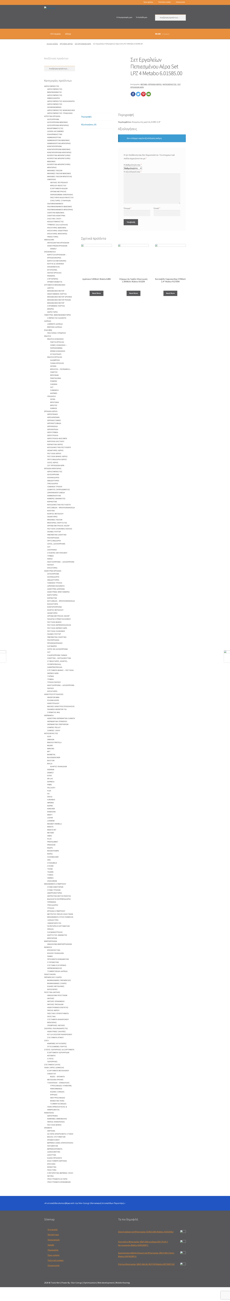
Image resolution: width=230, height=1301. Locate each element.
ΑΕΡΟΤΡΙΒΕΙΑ (52, 432)
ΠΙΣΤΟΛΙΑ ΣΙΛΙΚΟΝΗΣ (56, 631)
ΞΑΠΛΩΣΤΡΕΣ (53, 920)
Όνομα (127, 208)
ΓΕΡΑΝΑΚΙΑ (51, 902)
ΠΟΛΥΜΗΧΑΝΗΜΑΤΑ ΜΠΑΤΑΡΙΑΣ (60, 209)
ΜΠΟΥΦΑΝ (54, 375)
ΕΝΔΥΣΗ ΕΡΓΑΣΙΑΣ (54, 357)
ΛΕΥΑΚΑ (53, 366)
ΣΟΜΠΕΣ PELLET (54, 727)
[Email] (148, 94)
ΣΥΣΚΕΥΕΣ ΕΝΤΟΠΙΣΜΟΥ (57, 553)
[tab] (96, 117)
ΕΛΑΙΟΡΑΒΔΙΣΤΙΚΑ (54, 134)
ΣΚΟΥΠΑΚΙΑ (52, 550)
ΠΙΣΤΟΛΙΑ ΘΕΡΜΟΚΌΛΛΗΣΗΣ (59, 625)
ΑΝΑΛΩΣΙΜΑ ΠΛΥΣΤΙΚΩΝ (57, 995)
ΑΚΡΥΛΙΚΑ (51, 1131)
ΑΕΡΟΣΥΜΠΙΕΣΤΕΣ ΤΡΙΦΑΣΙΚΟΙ (60, 113)
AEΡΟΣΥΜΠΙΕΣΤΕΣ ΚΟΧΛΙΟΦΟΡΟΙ (61, 101)
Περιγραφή (86, 116)
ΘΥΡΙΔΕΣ (54, 1094)
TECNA (50, 869)
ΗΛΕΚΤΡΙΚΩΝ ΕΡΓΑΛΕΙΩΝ (57, 246)
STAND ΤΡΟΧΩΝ (53, 890)
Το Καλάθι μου (141, 17)
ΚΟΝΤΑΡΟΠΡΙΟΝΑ (54, 146)
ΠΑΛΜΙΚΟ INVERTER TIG (57, 709)
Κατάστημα (53, 1234)
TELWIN (50, 872)
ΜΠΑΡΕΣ (50, 309)
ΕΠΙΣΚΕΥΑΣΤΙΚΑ (53, 950)
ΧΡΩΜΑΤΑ (48, 1128)
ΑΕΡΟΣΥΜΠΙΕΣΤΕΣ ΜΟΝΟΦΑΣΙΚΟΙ (61, 110)
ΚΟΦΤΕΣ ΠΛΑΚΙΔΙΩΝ (58, 766)
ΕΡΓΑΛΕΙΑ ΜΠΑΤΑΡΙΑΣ (52, 468)
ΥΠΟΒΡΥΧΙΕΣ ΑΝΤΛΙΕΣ (56, 1025)
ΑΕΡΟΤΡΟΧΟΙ (52, 435)
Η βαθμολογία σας (133, 164)
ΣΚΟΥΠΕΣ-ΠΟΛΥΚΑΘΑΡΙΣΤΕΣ (56, 1028)
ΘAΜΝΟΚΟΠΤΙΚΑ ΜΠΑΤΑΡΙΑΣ (59, 143)
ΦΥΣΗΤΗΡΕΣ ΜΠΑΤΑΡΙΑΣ (57, 233)
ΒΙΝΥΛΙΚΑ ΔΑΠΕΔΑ (54, 327)
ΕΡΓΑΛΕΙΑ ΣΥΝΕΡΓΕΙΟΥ (56, 911)
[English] (49, 2)
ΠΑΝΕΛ (50, 956)
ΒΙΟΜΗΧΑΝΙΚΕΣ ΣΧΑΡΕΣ (57, 983)
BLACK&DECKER (53, 757)
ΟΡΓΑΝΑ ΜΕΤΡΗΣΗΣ (58, 191)
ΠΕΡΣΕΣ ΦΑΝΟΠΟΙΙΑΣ (56, 1122)
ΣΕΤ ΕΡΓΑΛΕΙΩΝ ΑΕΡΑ (83, 44)
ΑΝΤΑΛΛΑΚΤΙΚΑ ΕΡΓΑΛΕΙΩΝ (58, 242)
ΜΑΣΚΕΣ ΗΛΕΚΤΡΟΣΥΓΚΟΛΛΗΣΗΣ (61, 706)
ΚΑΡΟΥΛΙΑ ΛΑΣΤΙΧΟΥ (55, 441)
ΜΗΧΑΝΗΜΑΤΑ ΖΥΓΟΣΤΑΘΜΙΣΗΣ (60, 917)
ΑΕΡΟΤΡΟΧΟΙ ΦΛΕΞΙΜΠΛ (57, 438)
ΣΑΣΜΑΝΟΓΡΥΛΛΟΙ (55, 932)
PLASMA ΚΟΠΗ (53, 700)
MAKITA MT (51, 830)
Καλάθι (51, 1245)
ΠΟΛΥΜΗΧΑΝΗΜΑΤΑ (55, 203)
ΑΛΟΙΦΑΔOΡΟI (53, 477)
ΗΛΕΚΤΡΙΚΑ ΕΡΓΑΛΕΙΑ (52, 571)
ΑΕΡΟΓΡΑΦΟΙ (52, 414)
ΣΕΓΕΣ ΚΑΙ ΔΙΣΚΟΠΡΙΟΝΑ (57, 649)
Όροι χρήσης (148, 2)
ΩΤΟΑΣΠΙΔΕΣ (55, 354)
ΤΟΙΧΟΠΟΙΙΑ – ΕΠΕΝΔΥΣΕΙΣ (58, 1082)
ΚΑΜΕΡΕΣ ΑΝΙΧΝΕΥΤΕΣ (56, 498)
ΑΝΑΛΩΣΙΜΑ (49, 239)
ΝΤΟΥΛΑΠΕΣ (52, 270)
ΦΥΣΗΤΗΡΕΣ (52, 568)
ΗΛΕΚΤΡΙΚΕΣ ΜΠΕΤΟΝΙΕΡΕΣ (58, 592)
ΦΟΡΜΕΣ (53, 393)
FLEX (49, 790)
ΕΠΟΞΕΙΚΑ (51, 1164)
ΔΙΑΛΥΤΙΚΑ (51, 1155)
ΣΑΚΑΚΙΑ (53, 384)
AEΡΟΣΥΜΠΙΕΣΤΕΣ (51, 86)
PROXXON (51, 845)
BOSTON (50, 760)
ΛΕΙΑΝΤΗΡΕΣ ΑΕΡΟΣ (55, 450)
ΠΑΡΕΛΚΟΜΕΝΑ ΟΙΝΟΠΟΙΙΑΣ (61, 194)
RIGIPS (50, 848)
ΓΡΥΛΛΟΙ (50, 908)
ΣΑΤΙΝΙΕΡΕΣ (52, 646)
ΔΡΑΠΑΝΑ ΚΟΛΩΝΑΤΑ (56, 586)
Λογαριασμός (54, 1239)
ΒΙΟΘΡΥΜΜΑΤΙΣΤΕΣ (55, 128)
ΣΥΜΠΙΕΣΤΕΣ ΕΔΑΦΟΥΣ (56, 318)
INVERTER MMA (53, 697)
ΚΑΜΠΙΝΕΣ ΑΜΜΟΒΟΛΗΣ (57, 1118)
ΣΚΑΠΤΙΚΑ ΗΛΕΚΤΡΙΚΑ (56, 215)
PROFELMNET (52, 842)
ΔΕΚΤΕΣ (50, 288)
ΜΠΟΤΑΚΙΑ (54, 402)
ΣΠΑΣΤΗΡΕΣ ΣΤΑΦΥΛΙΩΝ (60, 200)
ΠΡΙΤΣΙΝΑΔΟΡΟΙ (54, 540)
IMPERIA (50, 802)
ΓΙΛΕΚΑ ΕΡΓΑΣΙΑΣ (57, 363)
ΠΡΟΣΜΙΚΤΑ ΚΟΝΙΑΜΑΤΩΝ (58, 959)
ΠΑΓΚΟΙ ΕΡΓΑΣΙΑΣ (54, 273)
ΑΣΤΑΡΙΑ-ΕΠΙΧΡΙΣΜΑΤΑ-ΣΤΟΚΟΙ (60, 1134)
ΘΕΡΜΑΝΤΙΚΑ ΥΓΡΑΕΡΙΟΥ (57, 721)
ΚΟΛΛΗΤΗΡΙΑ (52, 604)
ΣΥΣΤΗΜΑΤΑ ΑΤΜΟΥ (55, 1037)
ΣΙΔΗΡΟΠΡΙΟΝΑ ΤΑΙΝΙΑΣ (57, 655)
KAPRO (50, 805)
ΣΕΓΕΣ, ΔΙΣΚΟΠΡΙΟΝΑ (56, 544)
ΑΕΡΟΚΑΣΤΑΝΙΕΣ (54, 420)
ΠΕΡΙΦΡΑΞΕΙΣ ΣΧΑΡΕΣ (53, 977)
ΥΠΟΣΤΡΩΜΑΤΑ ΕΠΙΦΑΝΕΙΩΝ (59, 1182)
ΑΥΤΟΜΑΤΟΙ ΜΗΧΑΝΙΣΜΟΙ (54, 285)
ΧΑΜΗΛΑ (53, 408)
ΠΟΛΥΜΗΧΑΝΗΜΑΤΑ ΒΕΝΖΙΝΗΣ (59, 206)
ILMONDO (51, 799)
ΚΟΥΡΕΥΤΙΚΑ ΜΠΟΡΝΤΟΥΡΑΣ (59, 155)
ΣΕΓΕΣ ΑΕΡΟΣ (52, 462)
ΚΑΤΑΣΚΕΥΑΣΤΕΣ (169, 84)
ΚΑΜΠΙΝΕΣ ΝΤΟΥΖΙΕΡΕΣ (57, 1043)
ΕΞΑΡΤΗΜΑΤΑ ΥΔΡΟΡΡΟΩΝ (58, 1052)
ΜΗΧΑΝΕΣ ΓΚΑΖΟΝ (54, 170)
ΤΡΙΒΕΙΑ (50, 556)
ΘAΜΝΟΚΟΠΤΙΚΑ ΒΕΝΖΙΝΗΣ (58, 140)
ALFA (49, 736)
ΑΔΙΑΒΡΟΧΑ (55, 360)
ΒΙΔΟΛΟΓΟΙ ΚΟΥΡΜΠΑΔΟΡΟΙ (59, 899)
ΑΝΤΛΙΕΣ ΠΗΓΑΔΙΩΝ (55, 1004)
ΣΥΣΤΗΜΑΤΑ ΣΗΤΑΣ (52, 1064)
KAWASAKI (51, 811)
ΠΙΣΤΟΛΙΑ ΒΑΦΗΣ (54, 622)
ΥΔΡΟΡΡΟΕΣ (52, 1061)
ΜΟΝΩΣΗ (48, 947)
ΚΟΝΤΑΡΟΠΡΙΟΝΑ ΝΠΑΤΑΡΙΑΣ (59, 152)
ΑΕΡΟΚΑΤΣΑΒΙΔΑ (54, 423)
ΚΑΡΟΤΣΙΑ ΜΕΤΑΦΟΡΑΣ (56, 261)
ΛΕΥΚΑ (52, 399)
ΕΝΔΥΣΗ (47, 336)
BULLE (49, 763)
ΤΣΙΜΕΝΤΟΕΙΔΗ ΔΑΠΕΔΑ (57, 971)
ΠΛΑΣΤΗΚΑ (51, 1170)
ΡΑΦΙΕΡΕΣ (51, 276)
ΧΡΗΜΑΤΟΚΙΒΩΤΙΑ (54, 282)
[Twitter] (138, 94)
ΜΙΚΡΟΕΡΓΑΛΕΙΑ (50, 941)
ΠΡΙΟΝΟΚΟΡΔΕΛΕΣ (55, 643)
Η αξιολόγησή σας (132, 171)
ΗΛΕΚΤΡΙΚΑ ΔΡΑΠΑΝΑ (56, 589)
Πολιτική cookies (164, 2)
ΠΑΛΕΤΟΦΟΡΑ (50, 974)
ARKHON (50, 739)
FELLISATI (51, 787)
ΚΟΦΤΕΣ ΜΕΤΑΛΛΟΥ (55, 513)
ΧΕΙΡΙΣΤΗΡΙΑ (52, 312)
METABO (144, 84)
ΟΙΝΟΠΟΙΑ (51, 179)
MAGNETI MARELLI (54, 824)
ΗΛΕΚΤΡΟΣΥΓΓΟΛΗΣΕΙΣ (53, 694)
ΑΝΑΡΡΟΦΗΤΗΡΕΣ (54, 893)
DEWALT (53, 248)
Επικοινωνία (180, 2)
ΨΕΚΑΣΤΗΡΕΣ (52, 236)
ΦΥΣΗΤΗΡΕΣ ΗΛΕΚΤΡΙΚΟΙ (57, 230)
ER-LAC (50, 778)
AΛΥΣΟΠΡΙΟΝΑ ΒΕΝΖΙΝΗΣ (57, 122)
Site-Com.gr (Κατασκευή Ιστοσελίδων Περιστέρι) (101, 1203)
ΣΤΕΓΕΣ (50, 1058)
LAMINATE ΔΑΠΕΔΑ (55, 324)
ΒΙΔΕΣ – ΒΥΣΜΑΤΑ (57, 1076)
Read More (96, 293)
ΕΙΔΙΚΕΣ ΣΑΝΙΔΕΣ (57, 1092)
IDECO (49, 796)
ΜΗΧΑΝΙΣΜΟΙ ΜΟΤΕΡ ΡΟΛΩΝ (59, 300)
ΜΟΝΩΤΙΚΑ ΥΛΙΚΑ (57, 1101)
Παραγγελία (53, 1250)
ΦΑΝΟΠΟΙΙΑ (49, 1113)
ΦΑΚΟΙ (50, 559)
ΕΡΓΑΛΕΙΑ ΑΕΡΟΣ (66, 44)
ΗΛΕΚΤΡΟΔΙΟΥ (53, 703)
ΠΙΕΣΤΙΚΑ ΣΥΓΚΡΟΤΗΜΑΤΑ (58, 1013)
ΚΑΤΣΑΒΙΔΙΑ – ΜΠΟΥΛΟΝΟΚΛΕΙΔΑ (61, 507)
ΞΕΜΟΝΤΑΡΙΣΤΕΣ (54, 923)
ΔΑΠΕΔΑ (47, 321)
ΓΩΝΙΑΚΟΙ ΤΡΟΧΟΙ (54, 486)
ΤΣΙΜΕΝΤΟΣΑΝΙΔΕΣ (58, 1103)
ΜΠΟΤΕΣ (53, 405)
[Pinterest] (143, 94)
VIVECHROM (52, 881)
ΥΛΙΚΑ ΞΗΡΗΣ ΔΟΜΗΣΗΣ (54, 1067)
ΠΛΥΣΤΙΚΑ (51, 1016)
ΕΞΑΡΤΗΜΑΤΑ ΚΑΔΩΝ (58, 188)
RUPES (50, 854)
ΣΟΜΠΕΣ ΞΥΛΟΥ (53, 730)
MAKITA (50, 826)
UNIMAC (50, 878)
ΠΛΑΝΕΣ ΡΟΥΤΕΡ (54, 531)
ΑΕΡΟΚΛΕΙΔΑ (52, 426)
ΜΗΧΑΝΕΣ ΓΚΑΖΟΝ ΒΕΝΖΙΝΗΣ (59, 173)
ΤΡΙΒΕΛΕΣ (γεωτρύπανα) (57, 224)
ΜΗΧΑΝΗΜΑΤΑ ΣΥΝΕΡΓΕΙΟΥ (55, 884)
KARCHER (51, 808)
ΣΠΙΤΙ (46, 1040)
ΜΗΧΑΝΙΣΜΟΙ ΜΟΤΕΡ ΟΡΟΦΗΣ (59, 297)
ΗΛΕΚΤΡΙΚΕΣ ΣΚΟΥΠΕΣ (56, 1031)
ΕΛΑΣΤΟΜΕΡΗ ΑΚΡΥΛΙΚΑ (57, 1161)
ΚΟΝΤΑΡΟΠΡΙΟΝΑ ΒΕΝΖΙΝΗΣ (59, 149)
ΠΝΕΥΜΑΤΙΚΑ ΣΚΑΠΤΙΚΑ (56, 534)
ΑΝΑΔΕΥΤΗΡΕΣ (53, 480)
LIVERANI (51, 821)
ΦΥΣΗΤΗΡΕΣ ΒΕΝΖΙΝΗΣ (56, 227)
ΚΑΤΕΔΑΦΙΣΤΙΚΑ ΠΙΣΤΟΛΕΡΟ (59, 447)
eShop (68, 33)
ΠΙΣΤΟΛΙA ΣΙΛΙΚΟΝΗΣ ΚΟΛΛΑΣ (59, 529)
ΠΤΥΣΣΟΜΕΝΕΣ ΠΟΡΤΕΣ (57, 1046)
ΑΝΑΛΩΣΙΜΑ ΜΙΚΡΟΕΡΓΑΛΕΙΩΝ (59, 944)
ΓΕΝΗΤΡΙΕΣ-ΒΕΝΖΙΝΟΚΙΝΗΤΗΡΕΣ (57, 315)
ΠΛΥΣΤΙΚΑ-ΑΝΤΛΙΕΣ (52, 992)
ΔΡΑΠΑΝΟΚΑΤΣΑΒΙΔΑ (56, 492)
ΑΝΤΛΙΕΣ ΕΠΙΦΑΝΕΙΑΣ (56, 1001)
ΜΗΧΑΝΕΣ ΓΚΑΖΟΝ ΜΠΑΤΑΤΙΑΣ (59, 176)
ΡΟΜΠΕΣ (53, 381)
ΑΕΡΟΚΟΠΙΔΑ (52, 429)
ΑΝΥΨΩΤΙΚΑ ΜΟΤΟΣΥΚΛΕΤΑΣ (59, 896)
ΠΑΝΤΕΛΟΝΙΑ (55, 378)
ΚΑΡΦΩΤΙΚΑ (52, 501)
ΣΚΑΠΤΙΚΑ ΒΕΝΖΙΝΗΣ (55, 212)
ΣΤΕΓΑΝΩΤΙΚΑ (53, 962)
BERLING (50, 748)
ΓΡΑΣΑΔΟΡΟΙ (52, 483)
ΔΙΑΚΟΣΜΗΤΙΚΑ (53, 1152)
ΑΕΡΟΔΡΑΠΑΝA (53, 417)
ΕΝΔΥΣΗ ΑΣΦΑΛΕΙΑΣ (55, 339)
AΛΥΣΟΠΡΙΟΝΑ (53, 119)
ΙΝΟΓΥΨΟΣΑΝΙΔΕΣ (57, 1097)
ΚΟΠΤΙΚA (51, 510)
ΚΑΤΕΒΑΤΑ (51, 1055)
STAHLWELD (52, 863)
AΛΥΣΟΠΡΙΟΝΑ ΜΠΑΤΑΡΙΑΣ (58, 125)
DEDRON (50, 769)
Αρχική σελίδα (52, 44)
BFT (48, 751)
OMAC (49, 836)
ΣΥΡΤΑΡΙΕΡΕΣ (52, 279)
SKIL (49, 860)
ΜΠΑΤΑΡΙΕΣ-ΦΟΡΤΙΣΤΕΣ (57, 523)
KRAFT (50, 815)
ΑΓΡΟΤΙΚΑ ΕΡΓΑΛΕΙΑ (52, 116)
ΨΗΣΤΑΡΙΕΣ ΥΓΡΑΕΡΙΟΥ (56, 333)
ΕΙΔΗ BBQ (48, 330)
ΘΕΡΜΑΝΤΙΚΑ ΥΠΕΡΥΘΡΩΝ (57, 724)
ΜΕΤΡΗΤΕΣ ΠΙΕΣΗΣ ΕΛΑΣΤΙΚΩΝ (60, 914)
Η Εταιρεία (55, 33)
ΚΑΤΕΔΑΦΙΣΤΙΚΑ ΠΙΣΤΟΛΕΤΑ (59, 504)
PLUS (49, 839)
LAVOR (50, 817)
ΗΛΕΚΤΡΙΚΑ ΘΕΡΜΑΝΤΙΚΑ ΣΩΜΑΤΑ (61, 718)
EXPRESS (50, 781)
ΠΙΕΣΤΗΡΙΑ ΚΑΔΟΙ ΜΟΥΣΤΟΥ (61, 197)
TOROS (50, 875)
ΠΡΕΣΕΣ (50, 929)
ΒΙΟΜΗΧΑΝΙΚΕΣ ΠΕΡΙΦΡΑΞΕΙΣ (59, 980)
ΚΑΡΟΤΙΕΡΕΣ (52, 595)
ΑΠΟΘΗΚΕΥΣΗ (50, 252)
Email (157, 208)
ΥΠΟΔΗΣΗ (51, 396)
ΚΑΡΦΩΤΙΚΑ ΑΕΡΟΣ (55, 444)
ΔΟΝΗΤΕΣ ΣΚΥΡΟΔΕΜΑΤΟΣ (58, 489)
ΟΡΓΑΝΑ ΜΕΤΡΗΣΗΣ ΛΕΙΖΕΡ (58, 525)
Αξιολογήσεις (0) (88, 124)
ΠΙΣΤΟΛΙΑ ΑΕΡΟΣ (54, 453)
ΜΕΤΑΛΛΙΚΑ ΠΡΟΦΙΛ (55, 1079)
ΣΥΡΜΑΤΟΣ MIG (53, 712)
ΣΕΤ (52, 387)
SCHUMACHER (52, 857)
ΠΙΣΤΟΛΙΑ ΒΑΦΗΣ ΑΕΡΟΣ (57, 456)
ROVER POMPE (53, 851)
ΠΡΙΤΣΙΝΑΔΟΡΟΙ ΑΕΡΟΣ (57, 459)
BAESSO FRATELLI (54, 742)
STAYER (50, 866)
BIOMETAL (51, 754)
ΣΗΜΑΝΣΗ (54, 390)
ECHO (49, 775)
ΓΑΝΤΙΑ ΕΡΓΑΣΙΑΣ (57, 342)
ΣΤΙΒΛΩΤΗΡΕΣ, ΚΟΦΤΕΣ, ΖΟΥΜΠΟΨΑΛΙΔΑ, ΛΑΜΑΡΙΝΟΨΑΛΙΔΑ (57, 664)
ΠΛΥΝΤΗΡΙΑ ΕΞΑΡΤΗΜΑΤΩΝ (58, 926)
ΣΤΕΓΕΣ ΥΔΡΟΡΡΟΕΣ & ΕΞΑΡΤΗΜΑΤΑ (59, 1049)
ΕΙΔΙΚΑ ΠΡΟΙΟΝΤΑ (54, 1158)
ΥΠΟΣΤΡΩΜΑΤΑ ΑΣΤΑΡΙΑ (57, 1179)
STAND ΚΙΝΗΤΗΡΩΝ (55, 887)
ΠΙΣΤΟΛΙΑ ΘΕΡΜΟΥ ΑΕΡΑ (57, 628)
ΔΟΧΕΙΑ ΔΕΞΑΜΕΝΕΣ (55, 131)
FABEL (49, 784)
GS (48, 793)
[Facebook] (133, 94)
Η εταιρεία (53, 1229)
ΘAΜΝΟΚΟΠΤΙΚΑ (54, 137)
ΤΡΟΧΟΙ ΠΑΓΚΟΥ (54, 682)
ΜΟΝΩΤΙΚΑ (51, 1167)
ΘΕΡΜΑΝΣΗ (49, 715)
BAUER (50, 745)
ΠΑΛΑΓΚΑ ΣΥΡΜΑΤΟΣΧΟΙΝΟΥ (59, 619)
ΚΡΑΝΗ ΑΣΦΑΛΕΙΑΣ (57, 351)
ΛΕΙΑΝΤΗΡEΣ (52, 516)
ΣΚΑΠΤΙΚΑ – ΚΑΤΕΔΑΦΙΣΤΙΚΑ (59, 658)
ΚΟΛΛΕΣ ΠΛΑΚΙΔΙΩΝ (55, 953)
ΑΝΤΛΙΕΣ (50, 998)
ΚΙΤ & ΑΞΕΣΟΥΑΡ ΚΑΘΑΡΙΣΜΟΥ (59, 1034)
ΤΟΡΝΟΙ (50, 676)
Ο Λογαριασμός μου (124, 17)
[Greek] (45, 2)
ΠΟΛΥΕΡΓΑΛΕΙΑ (53, 538)
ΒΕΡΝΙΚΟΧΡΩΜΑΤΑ (54, 1149)
